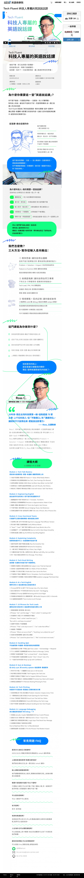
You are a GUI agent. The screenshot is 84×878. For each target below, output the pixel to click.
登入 (65, 2)
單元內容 (32, 46)
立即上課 (70, 39)
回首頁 (79, 2)
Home (5, 875)
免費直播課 (58, 2)
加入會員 (71, 2)
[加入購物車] (78, 39)
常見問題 (51, 46)
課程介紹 (12, 46)
